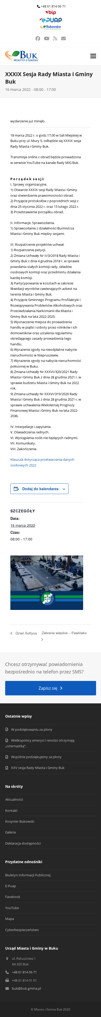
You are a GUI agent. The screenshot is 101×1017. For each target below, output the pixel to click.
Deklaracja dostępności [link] (23, 843)
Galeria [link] (10, 832)
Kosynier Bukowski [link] (19, 821)
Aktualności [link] (14, 799)
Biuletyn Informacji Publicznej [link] (28, 875)
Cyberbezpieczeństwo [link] (22, 929)
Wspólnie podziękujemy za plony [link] (36, 756)
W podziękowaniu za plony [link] (31, 729)
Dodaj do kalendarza (40, 488)
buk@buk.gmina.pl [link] (26, 988)
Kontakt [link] (11, 810)
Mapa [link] (9, 918)
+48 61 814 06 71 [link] (53, 6)
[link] (50, 14)
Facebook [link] (12, 896)
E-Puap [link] (10, 886)
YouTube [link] (12, 907)
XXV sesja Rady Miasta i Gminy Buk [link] (37, 767)
